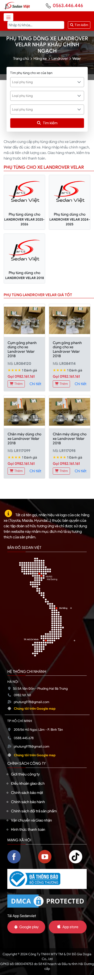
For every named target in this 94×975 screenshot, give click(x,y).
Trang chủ (21, 58)
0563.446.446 (68, 5)
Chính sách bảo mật (27, 792)
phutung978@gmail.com (31, 702)
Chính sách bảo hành (28, 801)
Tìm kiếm (81, 25)
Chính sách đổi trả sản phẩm (34, 811)
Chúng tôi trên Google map (35, 709)
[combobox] (47, 82)
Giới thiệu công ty (25, 774)
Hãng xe (40, 58)
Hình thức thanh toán (28, 829)
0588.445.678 (24, 738)
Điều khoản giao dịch (28, 783)
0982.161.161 (22, 695)
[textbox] (44, 82)
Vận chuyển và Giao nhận (31, 820)
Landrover (59, 58)
